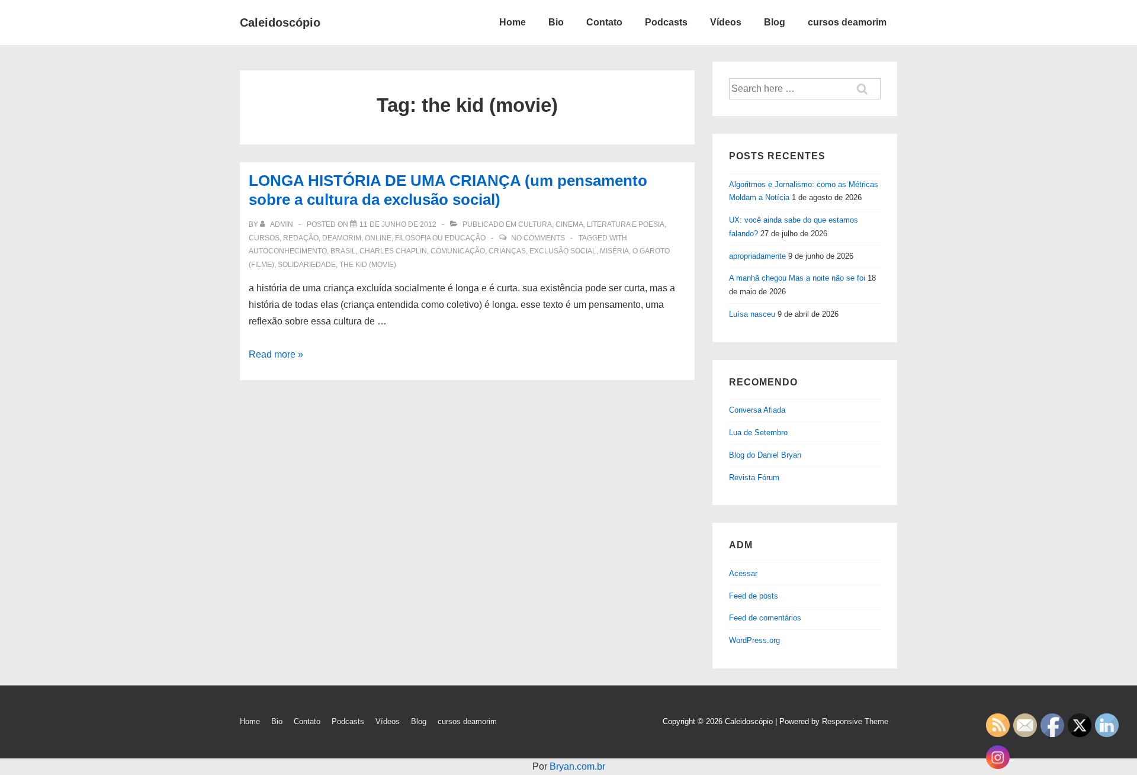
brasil (343, 251)
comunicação (458, 251)
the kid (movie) (367, 265)
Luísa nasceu (752, 314)
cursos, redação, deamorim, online (320, 238)
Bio (556, 22)
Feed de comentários (765, 617)
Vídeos (725, 22)
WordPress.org (754, 640)
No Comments (538, 238)
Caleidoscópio (280, 22)
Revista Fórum (754, 477)
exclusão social (562, 251)
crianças (507, 251)
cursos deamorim (847, 22)
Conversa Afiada (757, 410)
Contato (604, 22)
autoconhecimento (288, 251)
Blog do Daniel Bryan (765, 455)
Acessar (743, 573)
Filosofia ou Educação (440, 238)
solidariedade (307, 265)
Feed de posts (753, 595)
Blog (774, 22)
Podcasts (666, 22)
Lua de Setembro (758, 432)
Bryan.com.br (577, 766)
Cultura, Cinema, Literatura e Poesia (591, 224)
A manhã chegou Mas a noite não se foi (797, 278)
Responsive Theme (855, 721)
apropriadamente (757, 256)
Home (512, 22)
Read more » (276, 354)
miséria (614, 251)
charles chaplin (393, 251)
